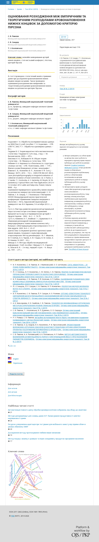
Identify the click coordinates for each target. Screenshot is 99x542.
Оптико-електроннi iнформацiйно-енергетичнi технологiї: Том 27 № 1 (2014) (47, 282)
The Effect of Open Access (78, 249)
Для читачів (12, 388)
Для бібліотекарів (15, 395)
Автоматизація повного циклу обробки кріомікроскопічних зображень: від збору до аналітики (47, 410)
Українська (17, 363)
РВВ (13, 516)
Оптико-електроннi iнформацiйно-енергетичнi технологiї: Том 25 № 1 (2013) (48, 275)
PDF (64, 37)
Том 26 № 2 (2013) (31, 9)
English (16, 359)
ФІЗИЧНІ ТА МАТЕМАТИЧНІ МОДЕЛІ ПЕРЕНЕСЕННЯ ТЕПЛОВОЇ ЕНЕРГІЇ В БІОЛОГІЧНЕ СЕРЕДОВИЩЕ (52, 273)
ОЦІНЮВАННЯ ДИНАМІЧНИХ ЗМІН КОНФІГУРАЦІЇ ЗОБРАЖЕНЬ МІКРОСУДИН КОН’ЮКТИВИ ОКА (51, 280)
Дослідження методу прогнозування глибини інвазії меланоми (34, 433)
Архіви (19, 9)
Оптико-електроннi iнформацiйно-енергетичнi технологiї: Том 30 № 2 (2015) (50, 314)
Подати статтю (16, 374)
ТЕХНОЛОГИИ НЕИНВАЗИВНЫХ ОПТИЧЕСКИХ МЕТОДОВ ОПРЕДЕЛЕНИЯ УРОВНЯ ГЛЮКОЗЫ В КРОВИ (51, 304)
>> (15, 345)
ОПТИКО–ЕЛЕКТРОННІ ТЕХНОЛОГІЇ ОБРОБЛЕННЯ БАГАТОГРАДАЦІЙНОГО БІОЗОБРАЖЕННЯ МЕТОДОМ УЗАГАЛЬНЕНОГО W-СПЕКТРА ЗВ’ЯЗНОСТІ (51, 295)
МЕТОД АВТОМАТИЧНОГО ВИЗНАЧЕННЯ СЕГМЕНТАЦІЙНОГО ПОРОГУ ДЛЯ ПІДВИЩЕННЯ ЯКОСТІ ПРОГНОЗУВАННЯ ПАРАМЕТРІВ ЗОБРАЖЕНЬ (50, 336)
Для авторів (12, 392)
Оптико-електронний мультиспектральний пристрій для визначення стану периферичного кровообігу (46, 311)
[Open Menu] (8, 2)
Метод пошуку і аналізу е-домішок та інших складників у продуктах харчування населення (46, 439)
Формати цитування (69, 77)
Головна (11, 9)
